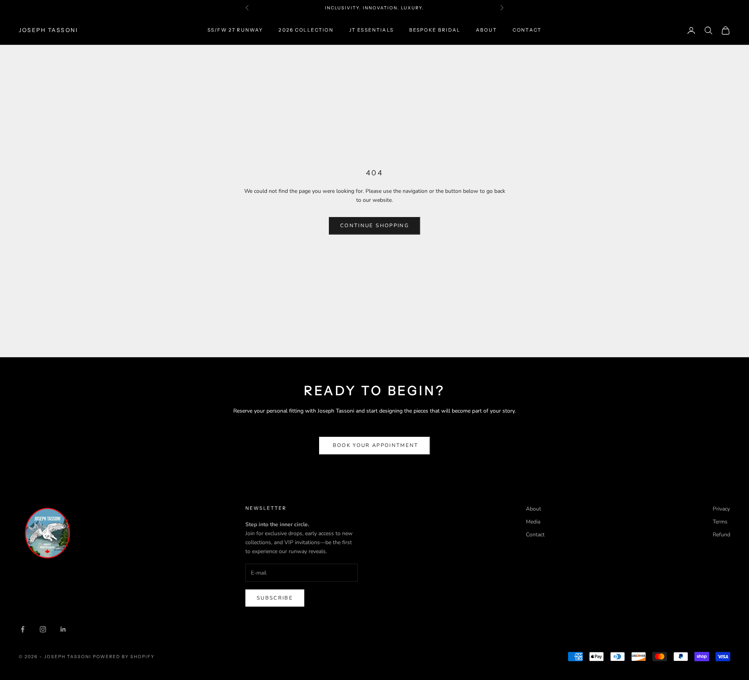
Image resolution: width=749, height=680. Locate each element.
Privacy (721, 509)
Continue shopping (374, 225)
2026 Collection (306, 30)
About (486, 30)
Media (533, 521)
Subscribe (275, 598)
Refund (721, 534)
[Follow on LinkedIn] (63, 629)
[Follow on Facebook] (23, 629)
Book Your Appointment (374, 445)
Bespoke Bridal (434, 30)
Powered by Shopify (124, 656)
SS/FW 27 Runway (235, 30)
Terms (720, 521)
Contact (527, 30)
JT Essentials (371, 30)
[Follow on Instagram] (43, 629)
